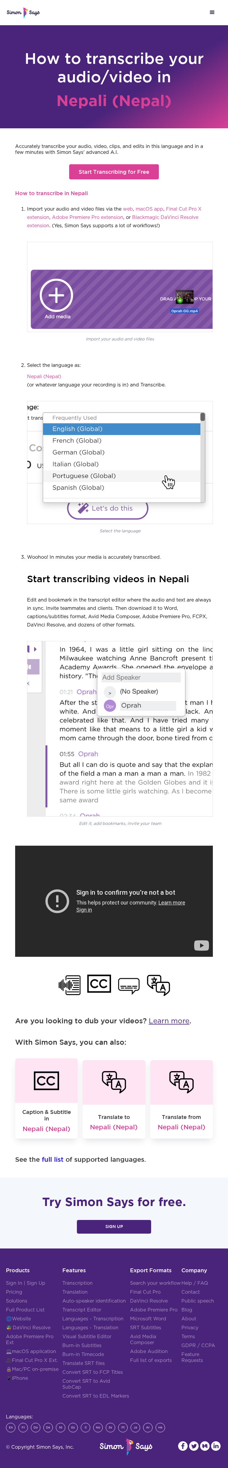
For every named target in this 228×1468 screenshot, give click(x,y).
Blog (186, 1310)
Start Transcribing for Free (114, 172)
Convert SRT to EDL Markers (95, 1396)
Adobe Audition (149, 1351)
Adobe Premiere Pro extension (87, 217)
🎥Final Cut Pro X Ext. (32, 1360)
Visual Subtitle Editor (86, 1336)
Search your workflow (155, 1283)
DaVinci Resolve (31, 1327)
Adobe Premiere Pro (154, 1310)
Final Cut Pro (145, 1292)
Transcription (77, 1283)
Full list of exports (151, 1360)
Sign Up (114, 1226)
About (188, 1319)
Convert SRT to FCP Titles (92, 1372)
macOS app (149, 209)
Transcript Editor (81, 1310)
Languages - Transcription (93, 1319)
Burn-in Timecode (83, 1354)
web (128, 209)
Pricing (14, 1292)
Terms (188, 1336)
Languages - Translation (90, 1327)
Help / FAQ (194, 1283)
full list (53, 1159)
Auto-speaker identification (94, 1301)
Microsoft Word (148, 1319)
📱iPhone (17, 1378)
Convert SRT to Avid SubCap (86, 1384)
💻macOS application (31, 1351)
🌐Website (18, 1319)
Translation (75, 1292)
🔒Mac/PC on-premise (32, 1369)
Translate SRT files (83, 1363)
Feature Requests (192, 1357)
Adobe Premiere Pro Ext (29, 1339)
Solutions (16, 1301)
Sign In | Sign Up (25, 1283)
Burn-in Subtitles (82, 1345)
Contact (190, 1292)
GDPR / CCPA (198, 1345)
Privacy (189, 1327)
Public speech (197, 1301)
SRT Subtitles (145, 1327)
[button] (212, 12)
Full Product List (25, 1310)
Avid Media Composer (143, 1339)
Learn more (169, 1021)
